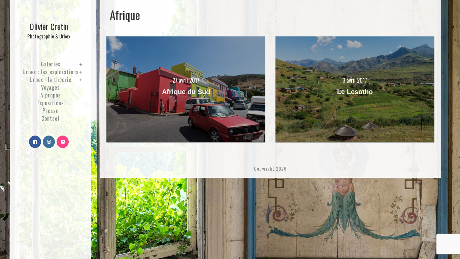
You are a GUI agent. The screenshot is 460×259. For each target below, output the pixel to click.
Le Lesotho (355, 91)
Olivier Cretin (48, 30)
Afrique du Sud (186, 91)
